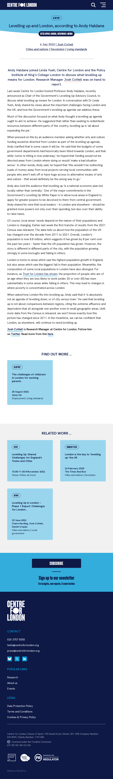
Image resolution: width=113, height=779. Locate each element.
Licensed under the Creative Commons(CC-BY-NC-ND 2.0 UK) (29, 743)
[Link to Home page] (22, 5)
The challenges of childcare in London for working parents (29, 378)
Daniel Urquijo (20, 526)
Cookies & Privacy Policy (21, 717)
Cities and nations (37, 49)
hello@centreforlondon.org (23, 645)
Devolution (57, 49)
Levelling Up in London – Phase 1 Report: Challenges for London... (28, 506)
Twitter (15, 334)
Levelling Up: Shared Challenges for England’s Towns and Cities (27, 458)
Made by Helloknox (16, 770)
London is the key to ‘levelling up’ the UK (83, 456)
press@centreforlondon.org (23, 650)
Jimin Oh (17, 395)
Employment (18, 398)
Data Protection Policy (20, 706)
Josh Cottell (65, 44)
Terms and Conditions (20, 711)
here (50, 334)
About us (12, 683)
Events (11, 688)
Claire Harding (20, 523)
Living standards (77, 49)
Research (12, 677)
